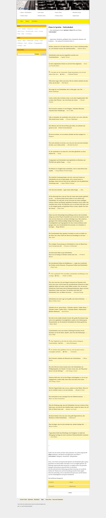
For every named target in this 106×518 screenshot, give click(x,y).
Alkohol (19, 40)
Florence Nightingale (71, 119)
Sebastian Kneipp (78, 292)
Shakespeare (30, 28)
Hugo (23, 33)
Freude (36, 40)
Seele (25, 43)
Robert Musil (53, 324)
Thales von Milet (67, 275)
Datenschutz (36, 499)
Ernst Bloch (54, 437)
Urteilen (20, 45)
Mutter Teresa (21, 31)
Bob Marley (65, 83)
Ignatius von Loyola (71, 409)
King (19, 33)
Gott (41, 40)
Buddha (24, 28)
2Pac (82, 190)
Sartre (36, 31)
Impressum (30, 499)
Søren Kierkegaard (72, 343)
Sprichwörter (65, 311)
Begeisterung (73, 486)
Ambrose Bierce (82, 48)
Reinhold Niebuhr (73, 74)
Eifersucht (30, 40)
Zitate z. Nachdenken (26, 12)
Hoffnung (20, 43)
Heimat (31, 43)
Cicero (36, 28)
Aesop (59, 153)
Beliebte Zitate (42, 15)
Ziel (25, 45)
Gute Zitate (41, 12)
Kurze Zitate (58, 12)
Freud (19, 28)
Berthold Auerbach (73, 145)
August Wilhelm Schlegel (67, 183)
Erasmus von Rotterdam (70, 246)
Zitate (25, 499)
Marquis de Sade (80, 390)
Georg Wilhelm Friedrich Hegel (64, 170)
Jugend (71, 482)
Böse (24, 40)
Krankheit (51, 482)
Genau (37, 54)
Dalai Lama (61, 208)
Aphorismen (76, 15)
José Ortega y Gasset (71, 371)
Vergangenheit (38, 43)
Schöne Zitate (24, 15)
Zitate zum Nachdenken (57, 499)
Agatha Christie (65, 57)
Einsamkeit (51, 486)
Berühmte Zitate (77, 12)
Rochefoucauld (29, 31)
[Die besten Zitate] (53, 9)
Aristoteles (74, 351)
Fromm (41, 31)
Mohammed (72, 417)
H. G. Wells (70, 110)
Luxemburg (28, 33)
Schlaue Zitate (59, 15)
